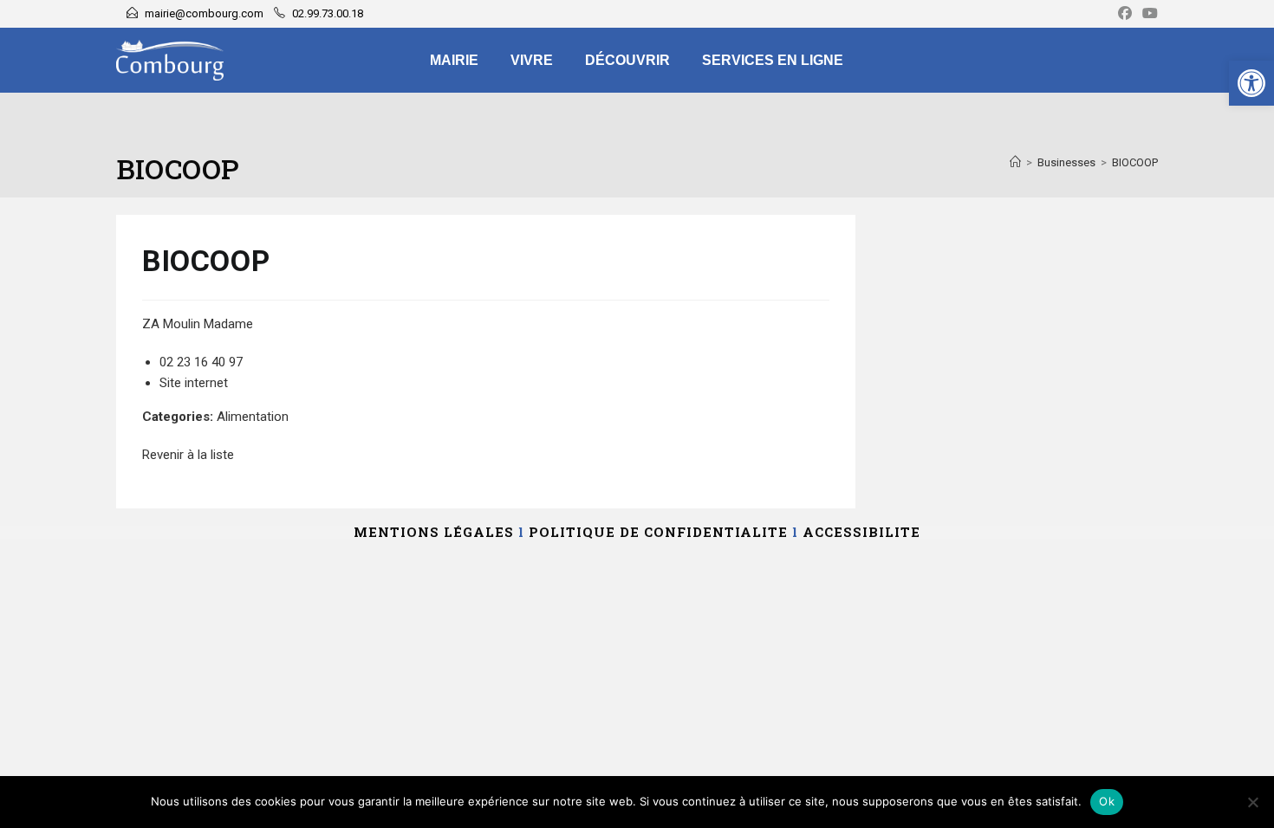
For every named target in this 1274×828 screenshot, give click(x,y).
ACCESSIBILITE (861, 531)
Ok (1107, 801)
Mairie (454, 60)
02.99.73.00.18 (327, 13)
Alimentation (253, 416)
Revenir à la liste (188, 455)
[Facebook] (1125, 14)
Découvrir (627, 60)
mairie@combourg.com (204, 13)
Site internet (193, 383)
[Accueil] (1015, 162)
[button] (1251, 83)
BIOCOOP (1135, 162)
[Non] (1252, 802)
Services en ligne (772, 60)
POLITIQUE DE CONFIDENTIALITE (658, 531)
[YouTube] (1147, 14)
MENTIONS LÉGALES (434, 531)
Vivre (531, 60)
